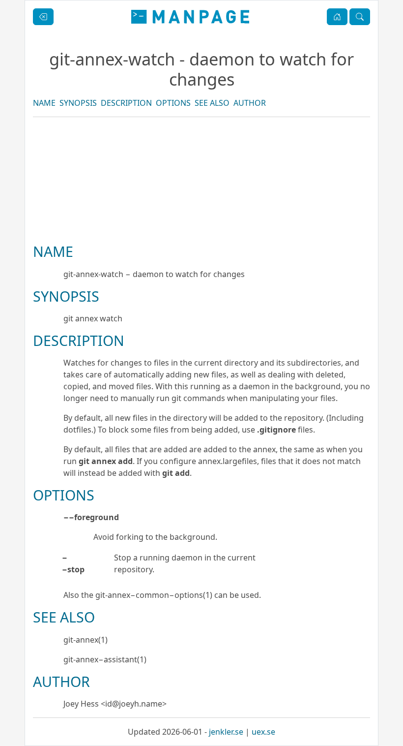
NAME (44, 102)
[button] (337, 16)
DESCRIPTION (126, 102)
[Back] (43, 16)
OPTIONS (173, 102)
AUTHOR (249, 102)
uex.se (263, 731)
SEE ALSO (212, 102)
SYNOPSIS (78, 102)
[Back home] (190, 16)
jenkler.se (226, 731)
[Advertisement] (201, 213)
